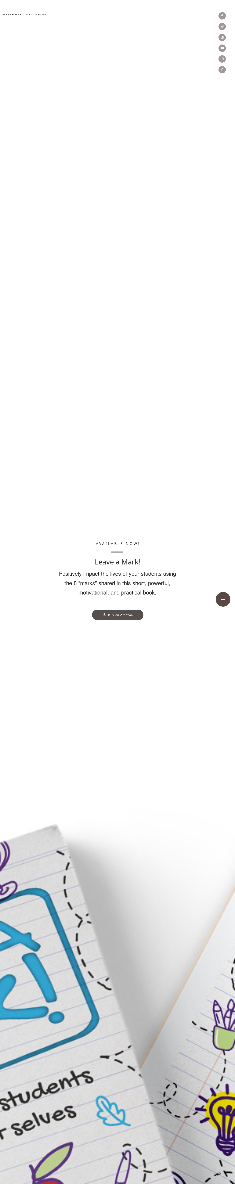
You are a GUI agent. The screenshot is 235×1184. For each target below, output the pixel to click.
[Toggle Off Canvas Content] (223, 599)
